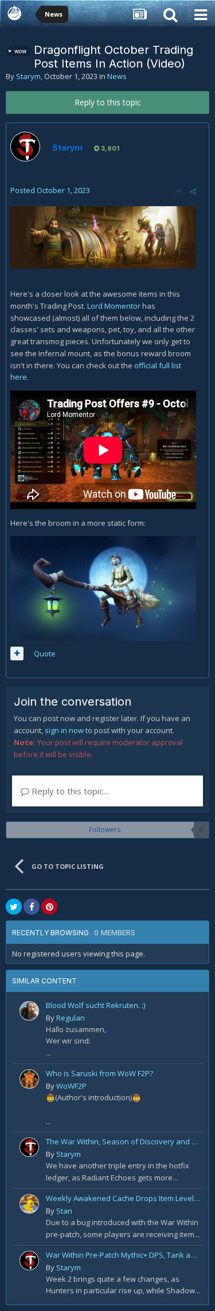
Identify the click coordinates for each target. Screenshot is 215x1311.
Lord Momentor (113, 306)
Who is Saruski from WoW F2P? (99, 1073)
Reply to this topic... (68, 791)
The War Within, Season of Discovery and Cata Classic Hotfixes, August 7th (123, 1141)
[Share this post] (193, 191)
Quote (45, 653)
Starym (28, 76)
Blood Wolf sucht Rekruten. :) (95, 1005)
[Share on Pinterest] (49, 907)
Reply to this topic (108, 102)
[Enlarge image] (103, 236)
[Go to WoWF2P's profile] (29, 1079)
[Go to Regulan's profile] (29, 1011)
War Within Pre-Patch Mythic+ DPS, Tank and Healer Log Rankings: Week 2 (123, 1255)
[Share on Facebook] (32, 907)
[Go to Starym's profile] (25, 147)
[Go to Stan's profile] (29, 1204)
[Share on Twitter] (14, 907)
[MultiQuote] (17, 653)
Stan (64, 1211)
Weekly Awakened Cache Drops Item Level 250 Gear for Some (123, 1198)
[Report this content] (178, 191)
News (117, 76)
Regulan (70, 1018)
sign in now (64, 730)
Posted (50, 190)
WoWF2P (71, 1086)
